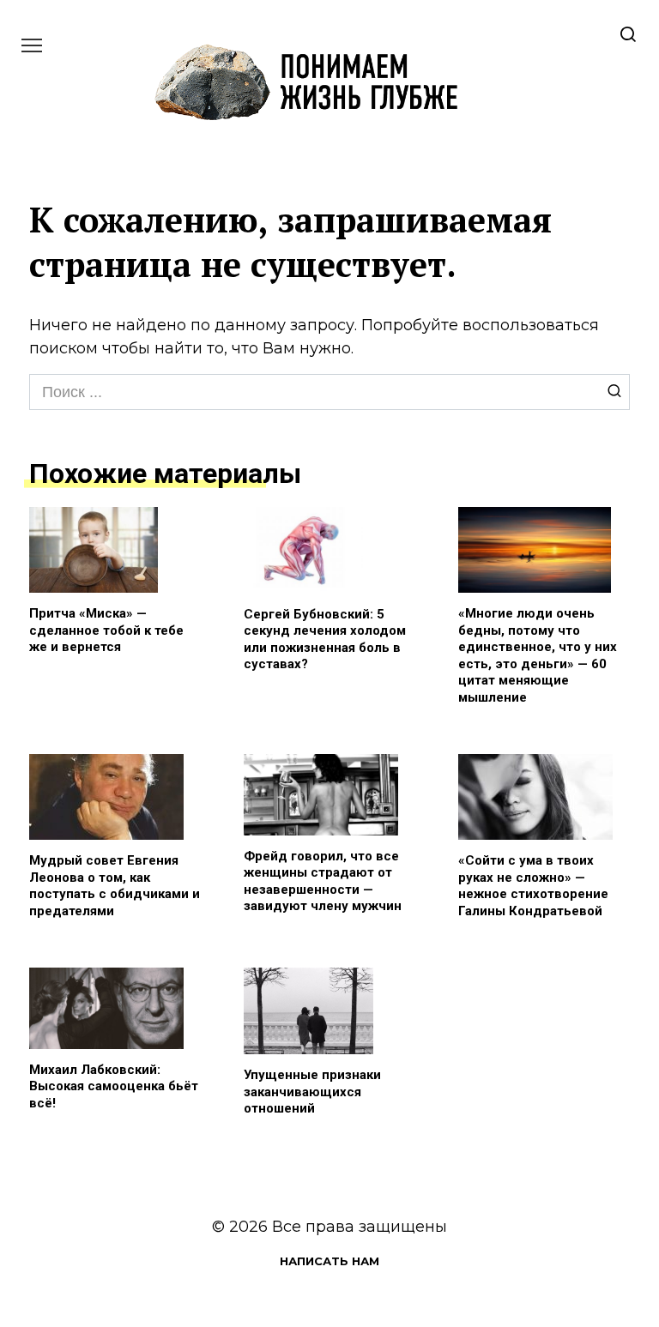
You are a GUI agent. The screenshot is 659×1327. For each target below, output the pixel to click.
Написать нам (329, 1261)
